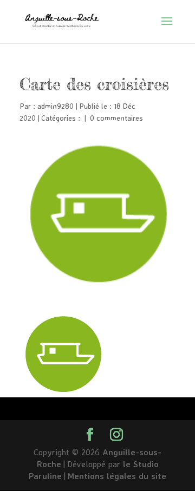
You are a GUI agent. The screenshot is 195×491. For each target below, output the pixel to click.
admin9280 (55, 105)
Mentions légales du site (117, 475)
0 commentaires (116, 117)
